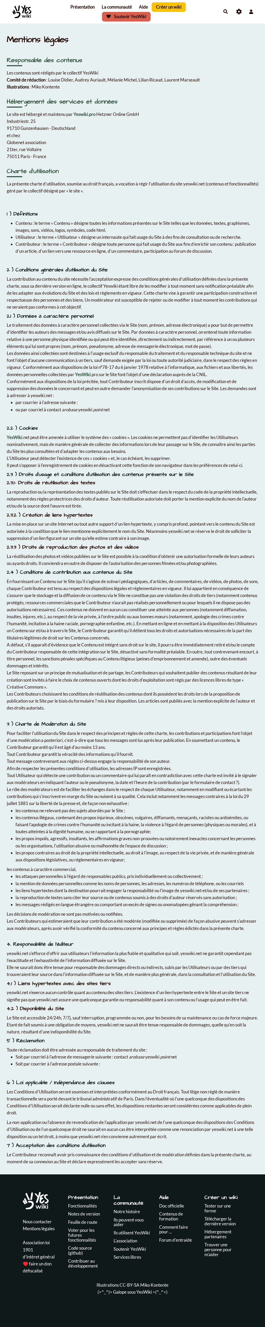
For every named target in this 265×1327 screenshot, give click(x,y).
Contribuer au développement (83, 1263)
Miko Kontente (154, 1285)
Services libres (127, 1257)
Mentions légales (39, 1228)
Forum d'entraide (175, 1240)
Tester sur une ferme (217, 1208)
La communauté (117, 7)
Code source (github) (80, 1250)
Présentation (82, 7)
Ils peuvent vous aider (129, 1222)
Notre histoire (127, 1211)
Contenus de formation (171, 1216)
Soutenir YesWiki (129, 16)
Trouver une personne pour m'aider (218, 1249)
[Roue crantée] (239, 12)
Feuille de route (82, 1222)
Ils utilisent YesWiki (132, 1232)
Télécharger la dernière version (220, 1221)
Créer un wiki (168, 7)
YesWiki (83, 374)
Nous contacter (37, 1221)
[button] (251, 12)
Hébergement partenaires (217, 1234)
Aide (143, 7)
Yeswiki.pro (84, 114)
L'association (125, 1240)
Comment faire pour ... (173, 1229)
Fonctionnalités (82, 1206)
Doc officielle (171, 1206)
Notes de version (84, 1214)
